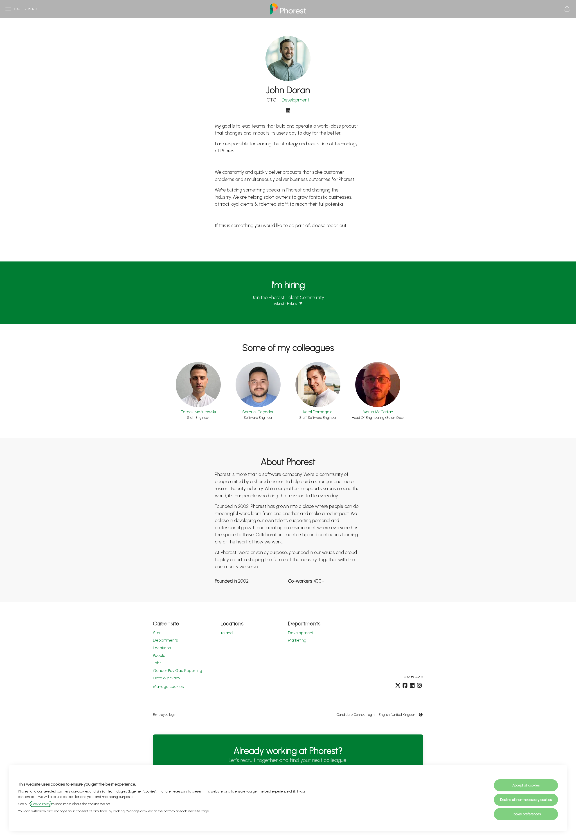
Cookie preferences (526, 814)
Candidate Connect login (355, 714)
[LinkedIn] (288, 110)
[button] (567, 9)
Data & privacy (166, 678)
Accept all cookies (526, 785)
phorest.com (413, 676)
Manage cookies (168, 686)
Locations (162, 647)
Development (295, 100)
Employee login (164, 714)
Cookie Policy (41, 804)
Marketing (297, 640)
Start (157, 632)
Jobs (157, 662)
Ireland (226, 632)
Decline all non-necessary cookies (526, 799)
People (159, 655)
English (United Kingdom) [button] (398, 714)
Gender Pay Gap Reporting (177, 670)
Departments (165, 640)
